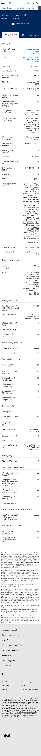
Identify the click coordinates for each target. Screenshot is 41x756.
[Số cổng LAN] (13, 440)
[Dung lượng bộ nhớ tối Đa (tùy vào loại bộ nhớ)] (7, 310)
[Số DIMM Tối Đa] (15, 330)
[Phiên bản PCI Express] (9, 367)
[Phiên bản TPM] (15, 503)
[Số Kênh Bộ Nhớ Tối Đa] (5, 325)
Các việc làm (6, 666)
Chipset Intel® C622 (31, 247)
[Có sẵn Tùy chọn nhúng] (8, 268)
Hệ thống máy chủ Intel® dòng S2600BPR (32, 51)
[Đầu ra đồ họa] (14, 353)
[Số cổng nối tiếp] (16, 436)
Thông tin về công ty (10, 630)
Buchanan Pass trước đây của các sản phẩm (31, 60)
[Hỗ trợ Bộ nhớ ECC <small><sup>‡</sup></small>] (3, 336)
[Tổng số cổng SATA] (3, 425)
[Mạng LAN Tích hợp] (3, 447)
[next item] (39, 8)
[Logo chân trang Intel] (6, 735)
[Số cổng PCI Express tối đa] (8, 373)
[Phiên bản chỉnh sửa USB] (7, 418)
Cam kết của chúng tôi (10, 635)
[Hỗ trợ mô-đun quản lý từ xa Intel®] (14, 492)
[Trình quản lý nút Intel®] (7, 499)
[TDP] (7, 179)
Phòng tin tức (7, 655)
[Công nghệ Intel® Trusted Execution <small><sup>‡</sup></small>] (3, 542)
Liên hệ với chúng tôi (10, 650)
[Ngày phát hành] (15, 71)
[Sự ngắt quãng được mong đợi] (11, 77)
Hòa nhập (5, 640)
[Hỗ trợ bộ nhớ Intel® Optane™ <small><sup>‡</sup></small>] (11, 475)
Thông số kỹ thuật (10, 35)
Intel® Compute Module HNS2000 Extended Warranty (31, 112)
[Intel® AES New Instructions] (12, 533)
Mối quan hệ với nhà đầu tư (12, 645)
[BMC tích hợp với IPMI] (7, 170)
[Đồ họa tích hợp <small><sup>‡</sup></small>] (17, 348)
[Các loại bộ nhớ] (15, 315)
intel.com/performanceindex (11, 707)
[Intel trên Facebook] (2, 675)
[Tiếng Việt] (32, 3)
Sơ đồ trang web (8, 661)
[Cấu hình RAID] (14, 429)
